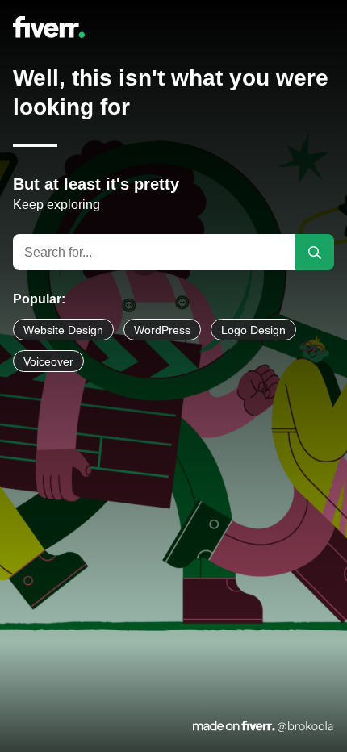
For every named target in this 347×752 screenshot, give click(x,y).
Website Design (63, 330)
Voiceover (48, 361)
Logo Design (253, 330)
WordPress (162, 330)
